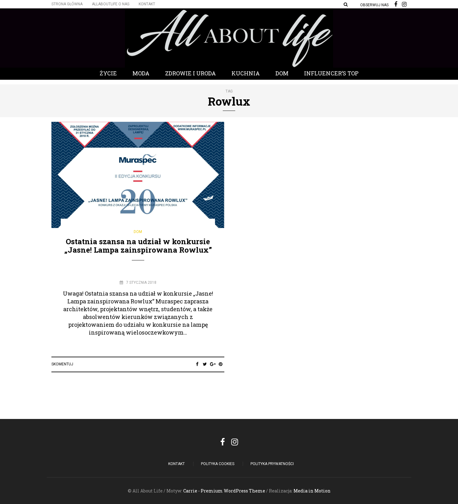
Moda (141, 73)
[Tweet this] (205, 364)
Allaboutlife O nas (110, 4)
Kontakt (147, 4)
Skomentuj (62, 364)
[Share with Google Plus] (213, 364)
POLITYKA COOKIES (217, 464)
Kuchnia (245, 73)
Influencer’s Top (331, 73)
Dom (282, 73)
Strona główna (67, 4)
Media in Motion (312, 491)
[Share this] (197, 364)
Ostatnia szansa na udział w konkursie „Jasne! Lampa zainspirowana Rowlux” (138, 245)
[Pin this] (220, 364)
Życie (108, 73)
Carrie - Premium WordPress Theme (224, 491)
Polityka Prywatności (272, 464)
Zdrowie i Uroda (190, 73)
